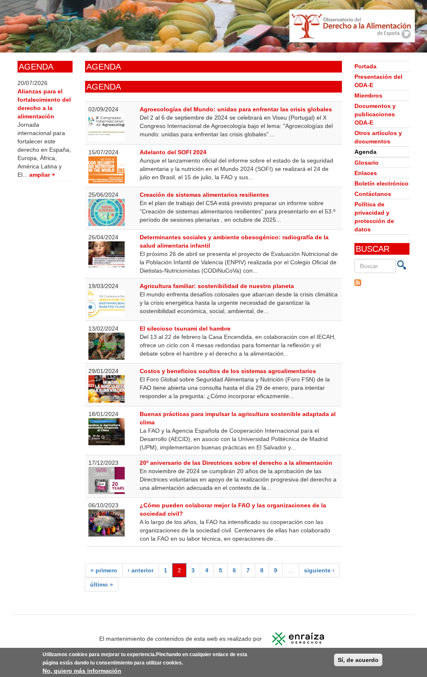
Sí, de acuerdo (358, 660)
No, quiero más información (82, 670)
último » (101, 584)
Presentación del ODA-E (378, 80)
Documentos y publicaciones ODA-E (375, 114)
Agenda (365, 151)
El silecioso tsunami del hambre (185, 328)
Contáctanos (372, 194)
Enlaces (365, 173)
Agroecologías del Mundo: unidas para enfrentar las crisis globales (236, 109)
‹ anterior (140, 570)
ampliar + (42, 174)
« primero (103, 570)
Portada (365, 66)
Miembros (368, 95)
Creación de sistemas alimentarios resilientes (204, 194)
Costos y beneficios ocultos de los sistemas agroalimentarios (228, 371)
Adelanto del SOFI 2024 (173, 152)
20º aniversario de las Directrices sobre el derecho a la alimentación (236, 462)
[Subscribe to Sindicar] (381, 282)
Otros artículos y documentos (378, 137)
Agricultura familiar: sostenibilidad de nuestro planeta (217, 286)
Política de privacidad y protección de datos (374, 217)
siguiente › (319, 570)
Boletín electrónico (381, 183)
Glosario (366, 162)
